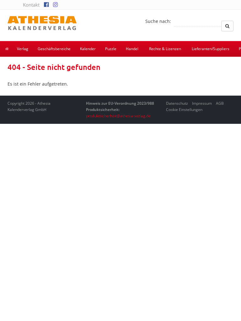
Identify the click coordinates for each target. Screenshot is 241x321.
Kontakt (31, 5)
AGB (220, 103)
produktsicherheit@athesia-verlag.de (118, 115)
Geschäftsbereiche (54, 48)
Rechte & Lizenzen (165, 48)
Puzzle (110, 48)
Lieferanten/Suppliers (210, 48)
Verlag (22, 48)
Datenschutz (177, 103)
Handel (132, 48)
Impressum (202, 103)
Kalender (88, 48)
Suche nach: (158, 21)
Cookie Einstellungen (184, 109)
